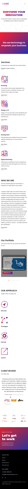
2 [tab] (10, 280)
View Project (7, 272)
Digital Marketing (6, 159)
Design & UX (5, 110)
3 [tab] (12, 280)
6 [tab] (18, 280)
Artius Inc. (6, 268)
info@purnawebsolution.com (9, 474)
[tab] (7, 400)
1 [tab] (8, 280)
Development (5, 135)
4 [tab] (14, 280)
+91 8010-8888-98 (7, 472)
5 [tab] (16, 280)
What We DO (5, 462)
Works (3, 460)
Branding (4, 86)
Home (3, 458)
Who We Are (5, 465)
